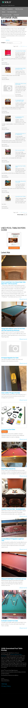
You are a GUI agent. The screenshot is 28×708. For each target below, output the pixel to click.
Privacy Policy (6, 686)
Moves (3, 11)
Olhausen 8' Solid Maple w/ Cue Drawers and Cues (13, 578)
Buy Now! (4, 431)
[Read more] (23, 299)
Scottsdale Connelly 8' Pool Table (9, 620)
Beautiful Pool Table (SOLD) (8, 468)
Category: (3, 42)
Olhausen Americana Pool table (20, 84)
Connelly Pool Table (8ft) (20, 166)
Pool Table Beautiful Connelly (20, 182)
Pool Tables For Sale (12, 11)
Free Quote (16, 14)
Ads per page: (20, 214)
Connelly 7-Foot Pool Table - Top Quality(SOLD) (13, 509)
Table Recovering (19, 9)
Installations (10, 9)
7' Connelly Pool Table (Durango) (19, 101)
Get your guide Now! (14, 247)
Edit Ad (7, 40)
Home (3, 9)
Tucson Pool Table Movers (8, 5)
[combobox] (14, 43)
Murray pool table (20, 150)
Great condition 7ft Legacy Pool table (10, 392)
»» (26, 46)
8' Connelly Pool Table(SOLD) (19, 117)
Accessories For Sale (6, 14)
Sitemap (4, 684)
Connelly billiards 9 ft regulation (20, 134)
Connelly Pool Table (20, 51)
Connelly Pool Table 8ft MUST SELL (20, 69)
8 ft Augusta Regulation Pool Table (9, 357)
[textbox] (14, 43)
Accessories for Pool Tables (8, 429)
